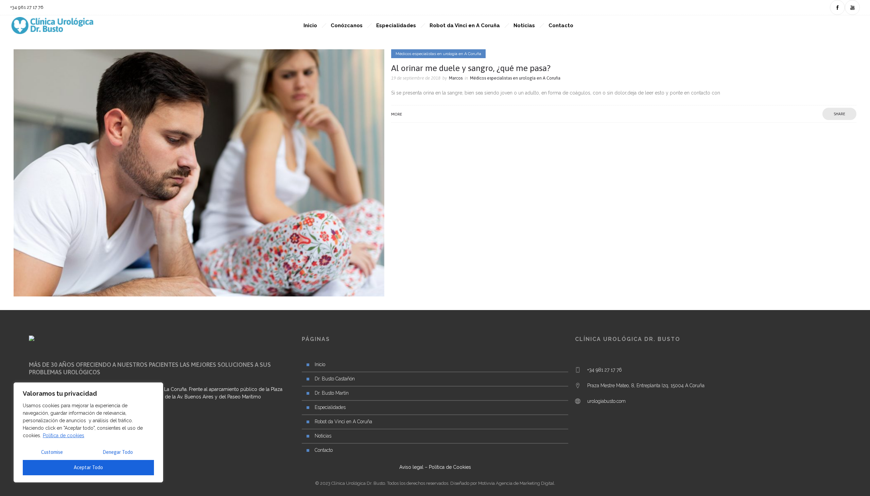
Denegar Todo (118, 452)
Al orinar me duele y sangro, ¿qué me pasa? (471, 68)
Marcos (456, 78)
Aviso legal (411, 467)
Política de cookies (63, 435)
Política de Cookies (450, 467)
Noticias (524, 25)
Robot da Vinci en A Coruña (465, 25)
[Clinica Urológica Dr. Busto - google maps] (708, 390)
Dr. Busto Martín (332, 393)
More (396, 114)
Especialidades (396, 25)
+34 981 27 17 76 (604, 370)
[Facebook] (837, 7)
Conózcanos (347, 25)
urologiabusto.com (606, 401)
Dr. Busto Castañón (335, 378)
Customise (52, 452)
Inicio (310, 25)
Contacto (561, 25)
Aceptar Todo (88, 467)
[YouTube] (852, 7)
